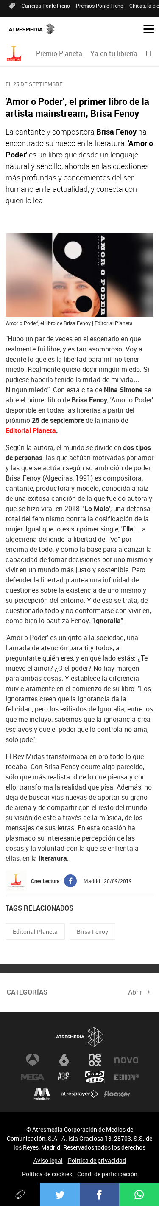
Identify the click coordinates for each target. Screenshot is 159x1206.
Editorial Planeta (31, 430)
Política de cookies (47, 1174)
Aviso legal (48, 1160)
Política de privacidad (97, 1160)
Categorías (27, 992)
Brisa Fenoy (92, 932)
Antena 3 (32, 1060)
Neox (95, 1060)
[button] (145, 28)
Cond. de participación (107, 1174)
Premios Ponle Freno (99, 5)
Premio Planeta (59, 53)
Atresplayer (80, 1094)
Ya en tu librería (113, 53)
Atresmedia (79, 1037)
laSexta (64, 1060)
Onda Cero (95, 1077)
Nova (126, 1060)
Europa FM (126, 1077)
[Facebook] (100, 1194)
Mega (32, 1077)
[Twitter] (60, 1194)
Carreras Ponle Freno (46, 5)
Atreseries (64, 1077)
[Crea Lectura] (15, 53)
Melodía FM (42, 1094)
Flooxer (117, 1094)
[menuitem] (59, 53)
